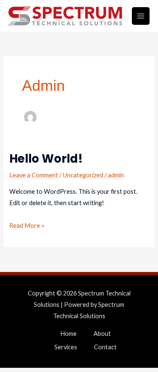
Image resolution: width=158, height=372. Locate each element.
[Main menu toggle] (141, 16)
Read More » (26, 226)
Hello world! (46, 158)
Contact (105, 347)
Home (68, 333)
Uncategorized (83, 175)
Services (65, 347)
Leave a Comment (33, 175)
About (102, 333)
